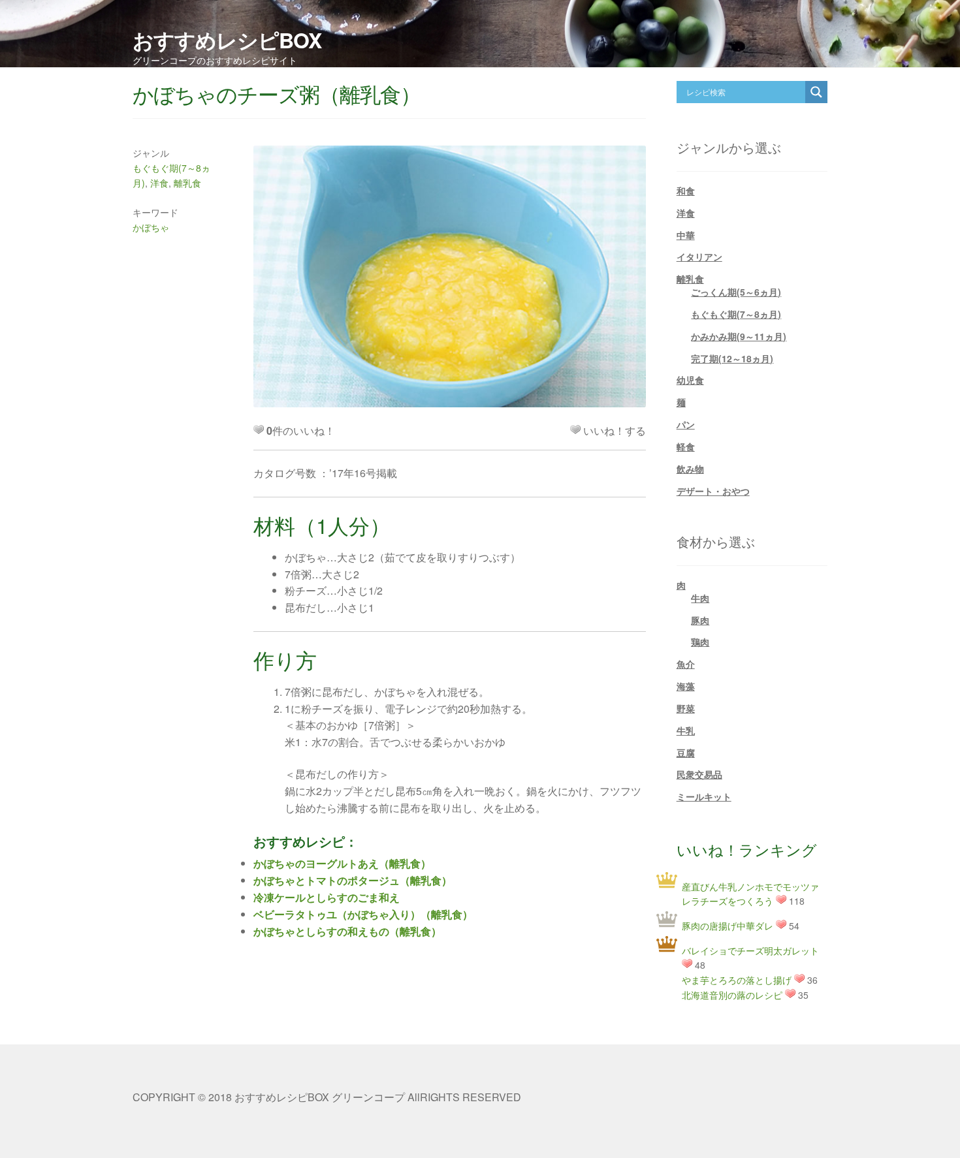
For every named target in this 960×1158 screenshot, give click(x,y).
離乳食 (187, 182)
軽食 (686, 446)
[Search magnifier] (816, 92)
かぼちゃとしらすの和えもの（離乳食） (347, 931)
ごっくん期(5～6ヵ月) (736, 291)
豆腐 (686, 752)
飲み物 (690, 468)
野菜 (686, 708)
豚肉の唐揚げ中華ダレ (727, 925)
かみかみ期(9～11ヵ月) (738, 336)
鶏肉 (700, 641)
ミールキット (704, 796)
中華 (686, 235)
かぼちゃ (151, 227)
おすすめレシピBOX (227, 40)
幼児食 (690, 379)
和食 (686, 190)
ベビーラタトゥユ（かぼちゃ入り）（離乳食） (363, 914)
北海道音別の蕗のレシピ (732, 994)
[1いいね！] (575, 429)
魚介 (686, 663)
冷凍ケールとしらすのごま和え (326, 897)
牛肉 (700, 597)
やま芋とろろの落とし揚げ (737, 979)
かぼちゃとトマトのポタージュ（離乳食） (352, 880)
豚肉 (700, 620)
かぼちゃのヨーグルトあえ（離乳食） (342, 863)
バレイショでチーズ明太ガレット (750, 950)
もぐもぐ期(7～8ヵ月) (736, 314)
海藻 (686, 686)
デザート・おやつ (713, 490)
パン (686, 424)
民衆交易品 (699, 774)
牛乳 (686, 730)
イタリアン (699, 256)
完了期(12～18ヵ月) (732, 358)
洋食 (159, 182)
